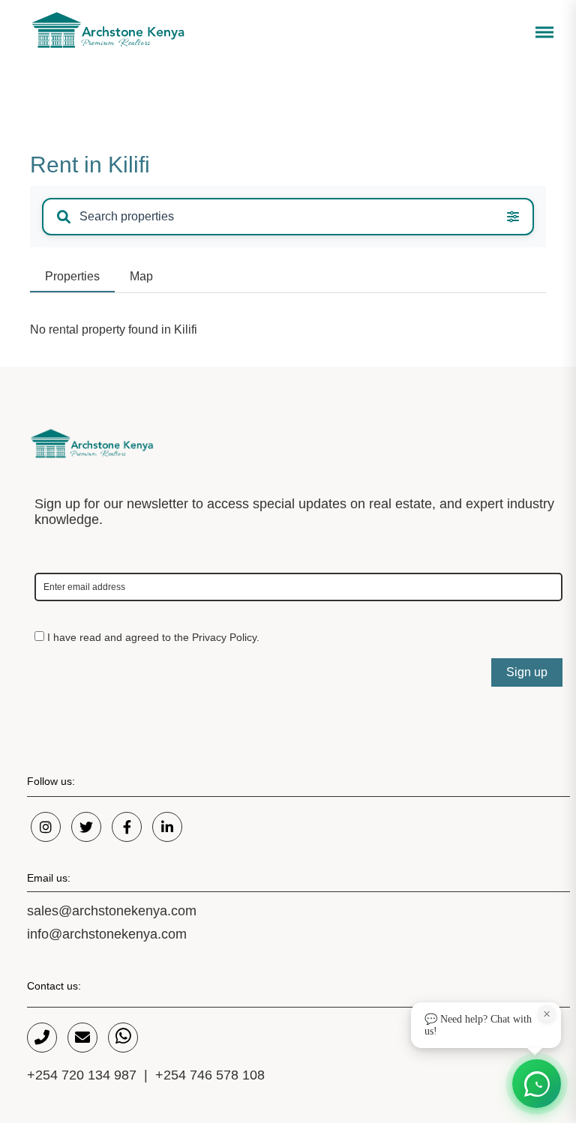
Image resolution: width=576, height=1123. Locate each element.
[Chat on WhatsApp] (536, 1083)
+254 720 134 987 (81, 1075)
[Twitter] (86, 827)
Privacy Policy (224, 637)
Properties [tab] (72, 276)
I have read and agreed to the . (152, 637)
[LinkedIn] (167, 827)
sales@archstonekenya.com (111, 910)
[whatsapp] (123, 1038)
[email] (83, 1038)
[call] (42, 1038)
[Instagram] (46, 827)
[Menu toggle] (542, 34)
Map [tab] (141, 276)
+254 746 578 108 (210, 1075)
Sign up (527, 672)
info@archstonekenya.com (107, 934)
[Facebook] (127, 827)
